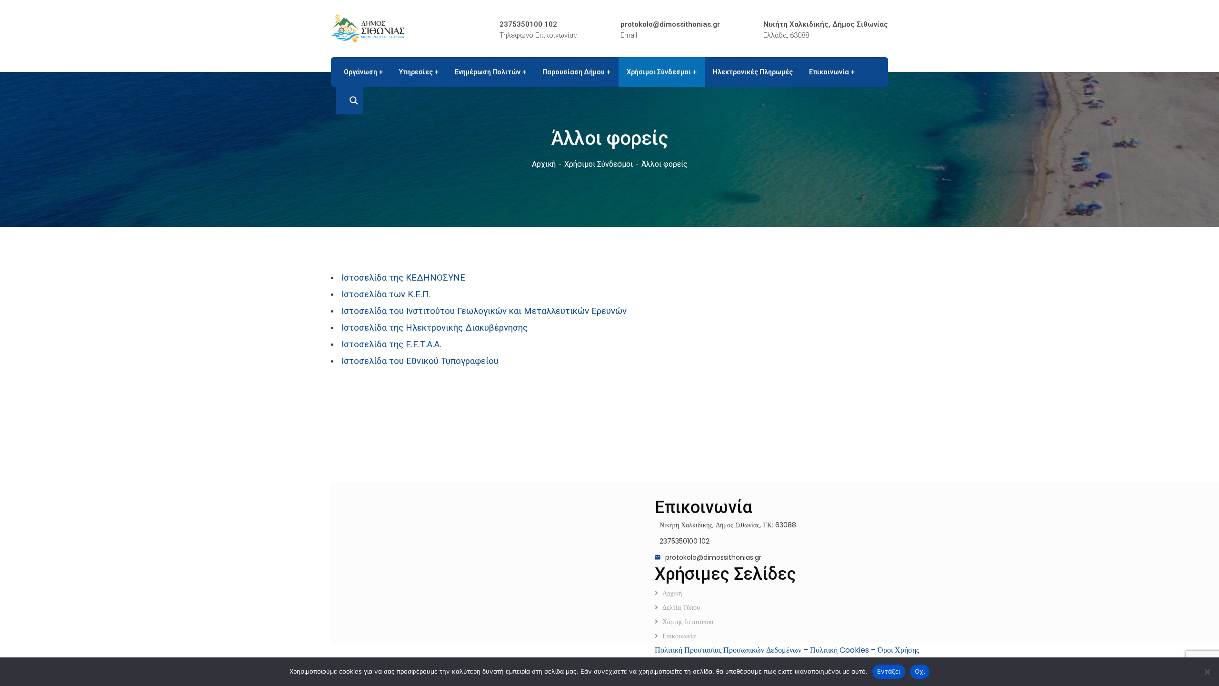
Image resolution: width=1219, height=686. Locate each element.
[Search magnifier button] (349, 100)
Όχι (920, 671)
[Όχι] (1207, 671)
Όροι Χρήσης (898, 650)
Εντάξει (888, 671)
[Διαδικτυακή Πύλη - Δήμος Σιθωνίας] (367, 27)
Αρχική (544, 164)
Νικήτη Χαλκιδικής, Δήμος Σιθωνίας (825, 24)
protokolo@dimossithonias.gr (670, 24)
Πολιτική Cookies (839, 650)
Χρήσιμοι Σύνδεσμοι (598, 164)
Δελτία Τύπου (681, 607)
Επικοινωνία (679, 636)
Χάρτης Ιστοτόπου (687, 621)
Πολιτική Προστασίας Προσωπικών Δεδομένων (728, 650)
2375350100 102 (528, 24)
